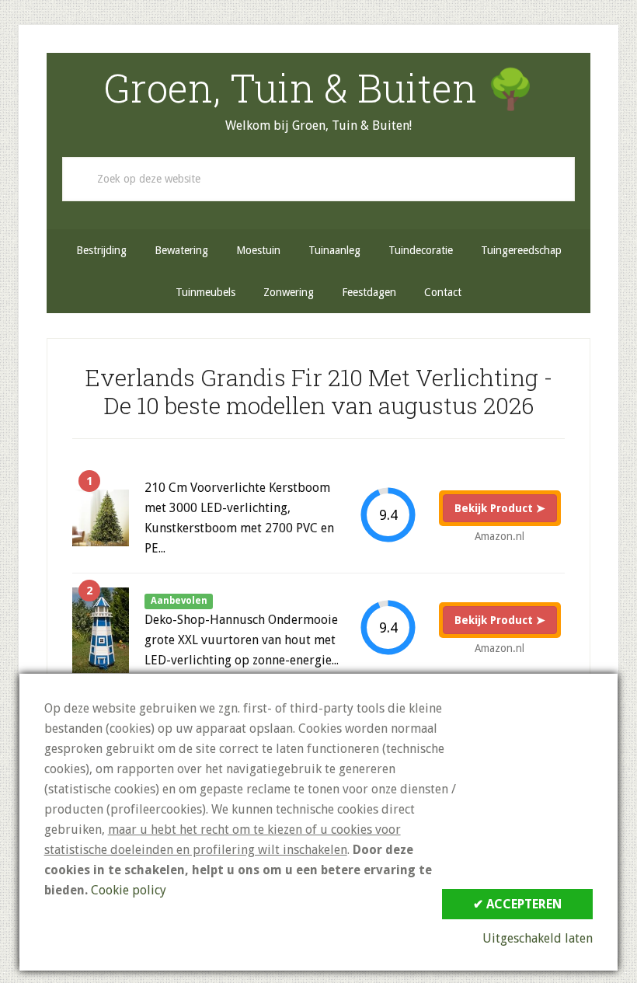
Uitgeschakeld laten (537, 938)
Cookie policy (128, 890)
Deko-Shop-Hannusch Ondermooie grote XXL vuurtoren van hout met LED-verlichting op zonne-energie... (241, 640)
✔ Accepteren (517, 904)
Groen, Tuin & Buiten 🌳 (318, 87)
